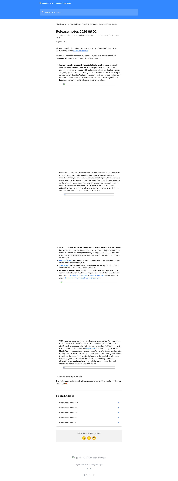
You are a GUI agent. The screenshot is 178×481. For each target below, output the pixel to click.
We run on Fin (90, 475)
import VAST (91, 348)
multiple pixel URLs (97, 275)
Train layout (64, 265)
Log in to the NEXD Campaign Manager (89, 465)
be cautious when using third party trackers (82, 278)
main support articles (80, 51)
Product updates (74, 24)
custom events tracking (78, 275)
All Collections (61, 24)
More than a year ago (89, 24)
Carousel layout (65, 260)
